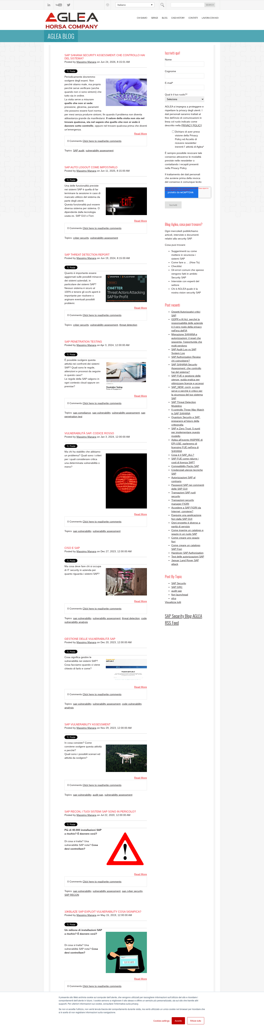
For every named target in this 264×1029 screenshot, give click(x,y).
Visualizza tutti (173, 602)
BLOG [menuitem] (164, 17)
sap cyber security (132, 891)
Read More (140, 133)
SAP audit (78, 150)
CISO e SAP (72, 547)
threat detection (128, 324)
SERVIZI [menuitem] (154, 17)
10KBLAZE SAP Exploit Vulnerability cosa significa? (102, 911)
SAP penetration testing (83, 341)
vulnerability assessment (100, 150)
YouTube (59, 5)
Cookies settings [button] (161, 1020)
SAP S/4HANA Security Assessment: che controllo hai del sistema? (186, 368)
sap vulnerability (101, 412)
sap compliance (82, 412)
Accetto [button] (178, 1020)
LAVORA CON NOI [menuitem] (210, 17)
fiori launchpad (179, 594)
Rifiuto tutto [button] (195, 1020)
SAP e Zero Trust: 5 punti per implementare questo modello (185, 432)
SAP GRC (176, 587)
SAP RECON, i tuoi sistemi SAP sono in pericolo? (100, 811)
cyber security (81, 237)
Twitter (69, 5)
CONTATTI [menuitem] (193, 17)
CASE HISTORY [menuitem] (177, 17)
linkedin (49, 5)
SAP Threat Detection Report (87, 254)
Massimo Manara (86, 61)
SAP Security (178, 583)
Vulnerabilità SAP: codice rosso (89, 433)
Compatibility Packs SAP (185, 466)
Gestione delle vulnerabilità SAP (89, 638)
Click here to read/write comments (102, 141)
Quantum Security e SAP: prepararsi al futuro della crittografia (185, 421)
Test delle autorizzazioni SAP (187, 556)
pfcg (173, 598)
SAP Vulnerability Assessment (87, 724)
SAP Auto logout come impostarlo (90, 167)
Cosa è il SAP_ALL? (182, 454)
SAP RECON (71, 894)
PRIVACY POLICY (191, 125)
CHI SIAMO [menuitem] (142, 17)
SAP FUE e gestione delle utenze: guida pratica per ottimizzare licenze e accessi (187, 379)
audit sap (98, 794)
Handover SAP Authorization (187, 552)
